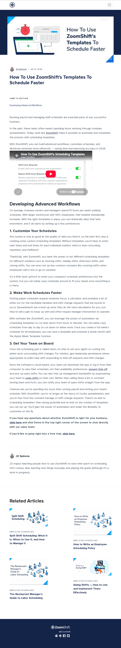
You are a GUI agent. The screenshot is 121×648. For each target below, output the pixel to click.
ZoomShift (52, 132)
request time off (98, 369)
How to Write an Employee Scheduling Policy (90, 546)
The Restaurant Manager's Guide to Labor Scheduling (26, 596)
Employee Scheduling (22, 532)
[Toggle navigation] (109, 5)
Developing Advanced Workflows (26, 105)
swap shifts (32, 378)
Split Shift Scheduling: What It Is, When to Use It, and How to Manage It (29, 539)
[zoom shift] (60, 627)
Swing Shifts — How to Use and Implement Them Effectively (90, 588)
